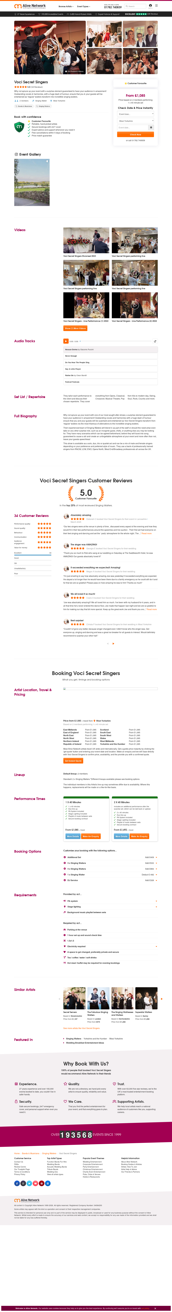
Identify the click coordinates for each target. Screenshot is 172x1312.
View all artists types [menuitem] (55, 1174)
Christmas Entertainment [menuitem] (93, 1169)
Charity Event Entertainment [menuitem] (94, 1171)
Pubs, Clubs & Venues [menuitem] (91, 1174)
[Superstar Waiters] (146, 998)
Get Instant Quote (73, 760)
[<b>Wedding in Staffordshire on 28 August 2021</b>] (32, 182)
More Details (73, 836)
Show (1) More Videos (75, 328)
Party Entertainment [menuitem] (91, 1166)
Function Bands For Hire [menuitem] (57, 1161)
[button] (110, 857)
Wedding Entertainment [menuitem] (92, 1161)
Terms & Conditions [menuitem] (22, 1171)
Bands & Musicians (25, 106)
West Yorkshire (59, 100)
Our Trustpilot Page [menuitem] (22, 1169)
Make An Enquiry (91, 836)
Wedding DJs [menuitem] (52, 1171)
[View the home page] (30, 6)
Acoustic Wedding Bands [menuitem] (57, 1166)
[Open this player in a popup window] (155, 341)
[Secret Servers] (74, 998)
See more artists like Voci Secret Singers (81, 1028)
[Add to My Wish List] (154, 24)
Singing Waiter (41, 100)
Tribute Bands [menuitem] (52, 1169)
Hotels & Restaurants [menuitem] (91, 1177)
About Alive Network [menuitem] (129, 1161)
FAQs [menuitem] (16, 1164)
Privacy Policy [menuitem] (19, 1174)
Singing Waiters (44, 106)
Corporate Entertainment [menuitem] (93, 1164)
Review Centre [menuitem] (20, 1166)
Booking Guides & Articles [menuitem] (131, 1164)
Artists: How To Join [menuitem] (129, 1166)
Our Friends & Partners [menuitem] (130, 1171)
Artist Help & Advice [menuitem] (129, 1169)
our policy (145, 1308)
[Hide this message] (155, 1308)
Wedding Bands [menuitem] (53, 1164)
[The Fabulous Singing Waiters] (98, 998)
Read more (147, 533)
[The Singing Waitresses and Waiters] (122, 998)
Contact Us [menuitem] (18, 1161)
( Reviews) (28, 86)
